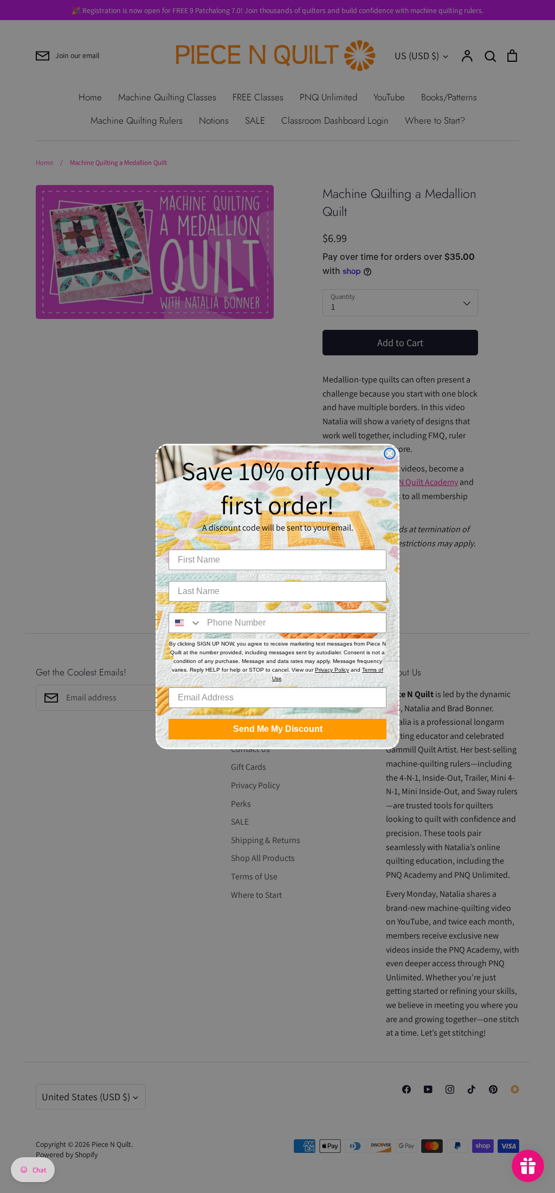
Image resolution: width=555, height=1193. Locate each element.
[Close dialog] (389, 453)
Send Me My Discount (277, 728)
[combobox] (185, 623)
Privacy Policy (332, 670)
